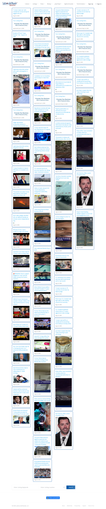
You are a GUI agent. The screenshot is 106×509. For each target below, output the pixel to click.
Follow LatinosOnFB (53, 498)
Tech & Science (81, 4)
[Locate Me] (64, 487)
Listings (35, 4)
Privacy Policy (77, 505)
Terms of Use (91, 505)
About (63, 505)
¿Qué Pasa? (58, 4)
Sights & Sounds (68, 4)
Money (49, 4)
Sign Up (90, 4)
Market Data (69, 505)
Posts (42, 4)
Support (84, 505)
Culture (27, 4)
